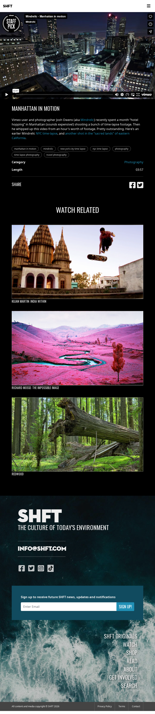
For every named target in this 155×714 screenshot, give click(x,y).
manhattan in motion (25, 148)
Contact (136, 706)
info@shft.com (42, 549)
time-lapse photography (26, 154)
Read (132, 661)
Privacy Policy (105, 706)
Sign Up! (125, 606)
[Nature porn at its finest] (77, 435)
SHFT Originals (120, 636)
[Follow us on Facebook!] (23, 568)
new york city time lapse (72, 148)
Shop (131, 652)
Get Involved (123, 677)
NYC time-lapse (46, 133)
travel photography (56, 154)
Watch (130, 644)
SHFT (7, 6)
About (130, 669)
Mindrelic (87, 120)
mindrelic (48, 148)
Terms (122, 706)
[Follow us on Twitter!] (32, 568)
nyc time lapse (100, 148)
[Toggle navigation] (148, 6)
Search (129, 685)
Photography (133, 162)
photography (121, 148)
